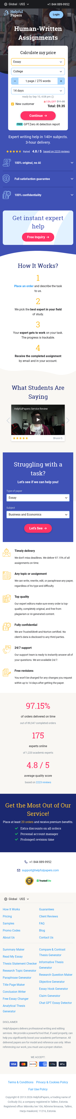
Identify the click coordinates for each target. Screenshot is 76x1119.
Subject (10, 507)
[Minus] (14, 81)
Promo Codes (11, 930)
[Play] (38, 419)
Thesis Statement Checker (20, 963)
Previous (8, 420)
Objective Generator (52, 981)
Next (67, 420)
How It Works (11, 909)
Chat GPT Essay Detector (55, 1003)
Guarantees (46, 909)
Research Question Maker (55, 974)
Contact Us (46, 937)
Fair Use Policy (38, 1089)
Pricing (7, 916)
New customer (24, 104)
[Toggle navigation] (69, 15)
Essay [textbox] (17, 61)
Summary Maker (13, 949)
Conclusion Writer (14, 991)
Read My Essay (13, 956)
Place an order (24, 286)
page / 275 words (39, 81)
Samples (8, 923)
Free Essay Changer (15, 999)
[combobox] (38, 62)
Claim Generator (49, 996)
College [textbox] (18, 71)
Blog (42, 930)
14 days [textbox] (18, 90)
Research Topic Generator (19, 970)
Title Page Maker (14, 984)
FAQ (41, 923)
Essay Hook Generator (53, 989)
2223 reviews (43, 782)
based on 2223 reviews (56, 151)
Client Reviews (48, 916)
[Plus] (61, 81)
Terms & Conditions (20, 1082)
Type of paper (14, 490)
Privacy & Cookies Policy (52, 1082)
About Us (9, 937)
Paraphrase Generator (17, 977)
